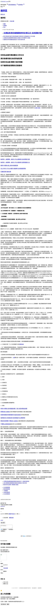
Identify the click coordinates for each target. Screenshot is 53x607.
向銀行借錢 (37, 107)
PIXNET (16, 588)
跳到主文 (3, 14)
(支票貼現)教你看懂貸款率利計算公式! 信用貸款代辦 (22, 33)
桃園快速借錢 (17, 414)
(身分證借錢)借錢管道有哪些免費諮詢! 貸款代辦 (15, 483)
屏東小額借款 (6, 411)
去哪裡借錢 (7, 424)
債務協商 (21, 344)
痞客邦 (10, 513)
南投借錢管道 (6, 489)
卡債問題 (5, 490)
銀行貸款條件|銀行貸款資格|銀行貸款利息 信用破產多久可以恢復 (19, 36)
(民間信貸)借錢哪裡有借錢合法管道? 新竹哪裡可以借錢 (16, 38)
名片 (4, 27)
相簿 (4, 23)
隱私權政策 (34, 588)
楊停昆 (4, 10)
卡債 (14, 357)
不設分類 (12, 21)
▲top (2, 520)
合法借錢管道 (6, 487)
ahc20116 (3, 506)
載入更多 (3, 522)
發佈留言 (3, 531)
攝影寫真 (11, 517)
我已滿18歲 (3, 604)
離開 (8, 604)
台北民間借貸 (6, 494)
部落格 (5, 25)
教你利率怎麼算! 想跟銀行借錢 (10, 484)
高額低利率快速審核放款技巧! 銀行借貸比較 (14, 39)
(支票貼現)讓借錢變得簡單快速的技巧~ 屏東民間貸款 (16, 481)
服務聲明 (39, 588)
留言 (13, 513)
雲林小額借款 (14, 421)
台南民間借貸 (6, 492)
